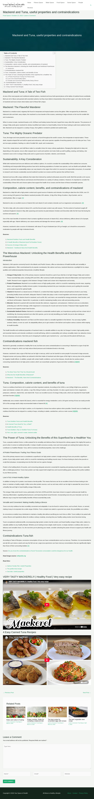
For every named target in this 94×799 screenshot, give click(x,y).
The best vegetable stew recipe (77, 720)
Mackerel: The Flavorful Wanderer (15, 58)
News (29, 2)
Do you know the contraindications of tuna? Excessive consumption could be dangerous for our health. (40, 551)
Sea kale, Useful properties (15, 571)
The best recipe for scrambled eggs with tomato (57, 720)
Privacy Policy (83, 793)
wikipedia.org (21, 556)
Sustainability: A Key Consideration (15, 62)
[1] (23, 198)
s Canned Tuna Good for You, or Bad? (19, 424)
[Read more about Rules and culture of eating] (15, 712)
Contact (75, 793)
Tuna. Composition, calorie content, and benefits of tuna (21, 72)
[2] (83, 203)
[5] (77, 411)
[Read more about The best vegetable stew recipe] (78, 712)
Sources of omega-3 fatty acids (17, 245)
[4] (62, 221)
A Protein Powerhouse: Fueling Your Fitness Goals (21, 76)
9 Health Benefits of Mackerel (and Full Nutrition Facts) (24, 242)
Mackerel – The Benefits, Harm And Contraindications (24, 377)
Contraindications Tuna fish (14, 82)
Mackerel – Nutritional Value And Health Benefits (22, 248)
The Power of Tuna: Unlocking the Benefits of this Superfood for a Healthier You (28, 74)
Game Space (71, 2)
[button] (90, 5)
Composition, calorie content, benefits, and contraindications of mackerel (26, 64)
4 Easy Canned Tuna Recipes (14, 87)
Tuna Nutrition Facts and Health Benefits (20, 421)
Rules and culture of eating (15, 720)
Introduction (11, 68)
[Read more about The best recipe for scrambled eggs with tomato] (57, 712)
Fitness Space (38, 2)
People (80, 2)
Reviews (30, 7)
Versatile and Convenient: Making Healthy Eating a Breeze (23, 80)
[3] (79, 362)
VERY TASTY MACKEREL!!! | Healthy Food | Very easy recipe (24, 84)
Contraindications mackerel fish (14, 70)
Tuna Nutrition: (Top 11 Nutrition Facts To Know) (22, 430)
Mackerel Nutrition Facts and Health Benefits (21, 239)
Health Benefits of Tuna (14, 427)
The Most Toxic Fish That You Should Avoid (21, 372)
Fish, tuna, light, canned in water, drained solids (22, 432)
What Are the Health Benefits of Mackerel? (20, 375)
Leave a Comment (30, 15)
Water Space (50, 2)
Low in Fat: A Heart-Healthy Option (17, 78)
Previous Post (8, 692)
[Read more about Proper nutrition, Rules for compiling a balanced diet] (36, 712)
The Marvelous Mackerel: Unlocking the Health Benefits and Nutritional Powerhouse (29, 66)
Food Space (60, 2)
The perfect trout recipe (14, 569)
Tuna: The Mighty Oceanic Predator (15, 60)
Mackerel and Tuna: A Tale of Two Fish (16, 56)
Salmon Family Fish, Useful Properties (19, 566)
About (69, 793)
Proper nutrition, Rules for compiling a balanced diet (35, 720)
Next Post (87, 692)
